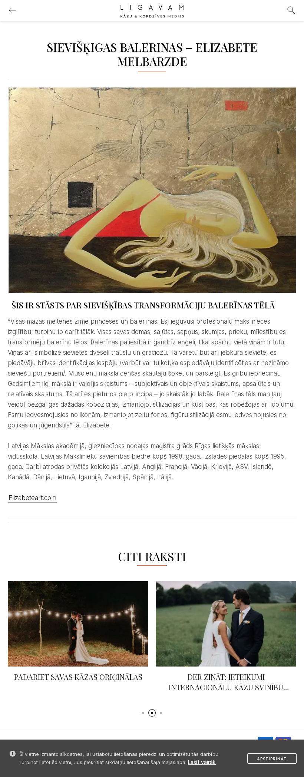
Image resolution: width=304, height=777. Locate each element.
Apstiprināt (272, 759)
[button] (143, 713)
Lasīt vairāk (202, 762)
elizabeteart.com (32, 498)
